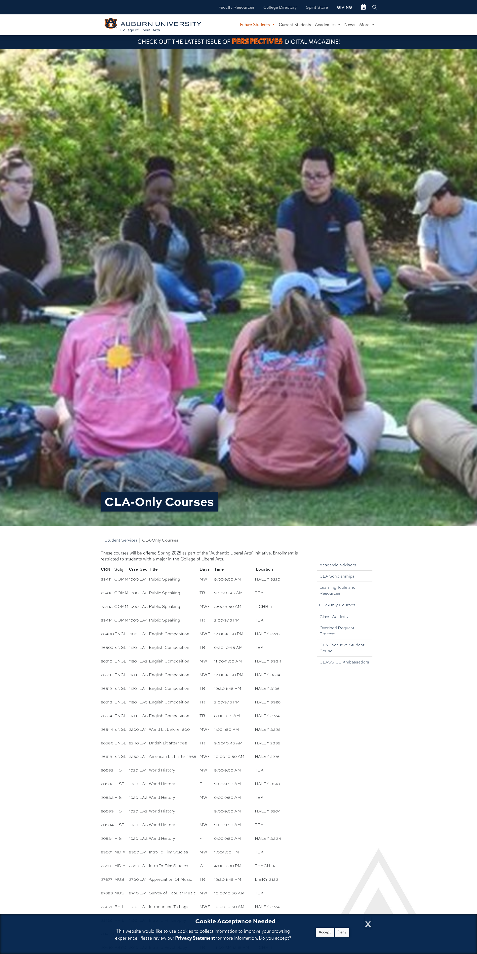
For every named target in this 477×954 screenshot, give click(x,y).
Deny (342, 932)
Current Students (295, 24)
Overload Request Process (336, 630)
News (349, 24)
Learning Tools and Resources (337, 590)
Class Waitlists (333, 616)
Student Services (121, 540)
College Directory (280, 7)
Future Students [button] (255, 24)
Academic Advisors (337, 565)
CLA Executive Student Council (341, 648)
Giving (344, 7)
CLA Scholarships (337, 576)
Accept (325, 932)
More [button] (365, 24)
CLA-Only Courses (337, 605)
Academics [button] (326, 24)
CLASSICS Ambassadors (344, 662)
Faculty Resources (236, 7)
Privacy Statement (195, 938)
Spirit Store (317, 7)
